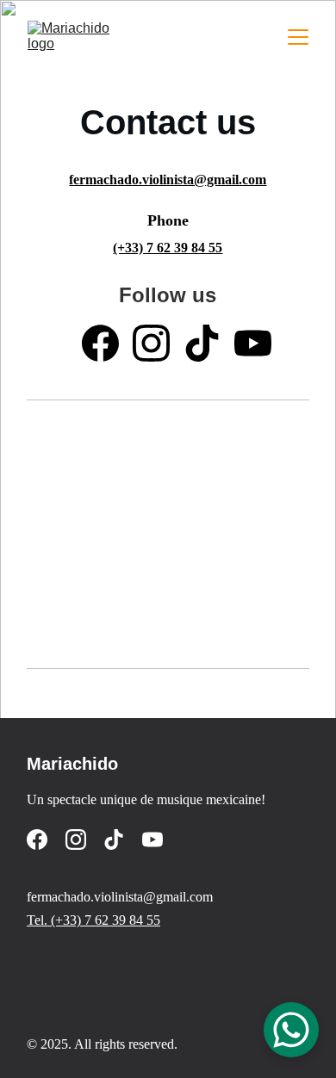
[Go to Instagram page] (151, 343)
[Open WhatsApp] (291, 1029)
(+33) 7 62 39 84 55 (167, 247)
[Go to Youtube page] (252, 343)
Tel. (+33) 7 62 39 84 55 (93, 920)
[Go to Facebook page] (100, 343)
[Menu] (298, 37)
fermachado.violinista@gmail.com (167, 179)
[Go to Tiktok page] (202, 343)
